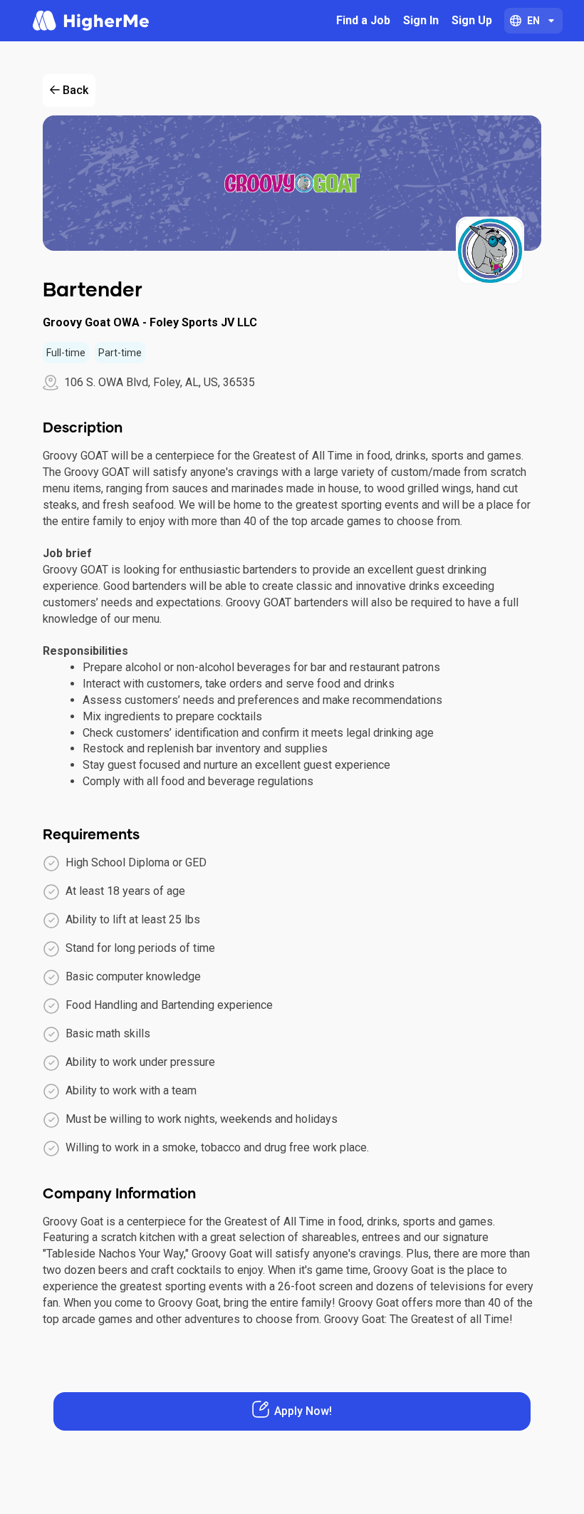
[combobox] (533, 20)
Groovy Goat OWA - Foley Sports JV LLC (150, 322)
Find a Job (363, 20)
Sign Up (472, 20)
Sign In (421, 20)
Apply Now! (303, 1411)
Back (75, 90)
